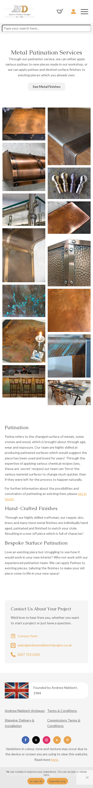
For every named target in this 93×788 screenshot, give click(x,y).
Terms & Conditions (62, 711)
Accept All (36, 781)
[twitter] (36, 740)
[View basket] (59, 11)
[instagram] (46, 740)
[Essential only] (87, 777)
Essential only (57, 781)
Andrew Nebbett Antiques (25, 711)
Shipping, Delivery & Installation (19, 723)
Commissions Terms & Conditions (63, 723)
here (54, 760)
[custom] (57, 740)
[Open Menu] (84, 11)
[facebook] (25, 740)
